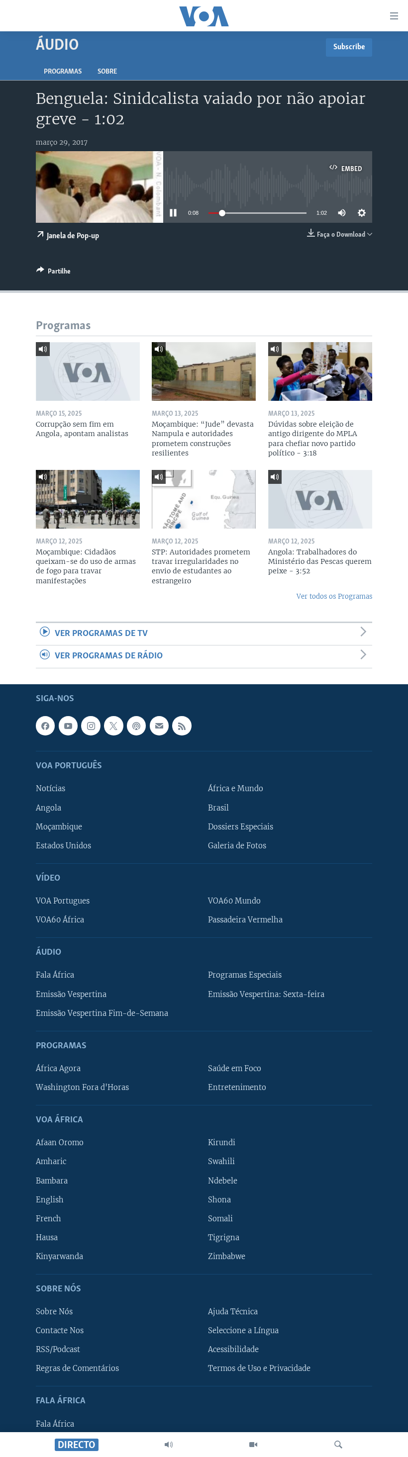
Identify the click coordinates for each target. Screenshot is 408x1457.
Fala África (55, 975)
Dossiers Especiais (240, 826)
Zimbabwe (226, 1256)
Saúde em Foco (234, 1068)
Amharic (51, 1161)
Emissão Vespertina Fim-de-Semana (102, 1012)
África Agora (58, 1068)
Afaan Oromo (60, 1142)
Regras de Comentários (77, 1368)
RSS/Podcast (58, 1349)
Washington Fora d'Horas (82, 1087)
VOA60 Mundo (234, 901)
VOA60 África (60, 919)
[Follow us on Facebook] (45, 725)
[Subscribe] (159, 725)
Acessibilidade (233, 1349)
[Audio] (169, 1444)
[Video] (253, 1444)
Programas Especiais (245, 975)
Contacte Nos (60, 1330)
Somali (220, 1218)
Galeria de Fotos (237, 845)
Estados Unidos (63, 845)
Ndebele (222, 1180)
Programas (63, 72)
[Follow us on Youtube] (68, 725)
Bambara (52, 1180)
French (48, 1218)
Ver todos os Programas (334, 596)
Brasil (218, 807)
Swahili (221, 1161)
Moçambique (59, 826)
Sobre (107, 72)
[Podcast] (136, 725)
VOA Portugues (63, 901)
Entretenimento (237, 1087)
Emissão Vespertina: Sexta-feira (266, 994)
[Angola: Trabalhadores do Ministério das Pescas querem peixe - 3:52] (320, 499)
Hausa (47, 1237)
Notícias (50, 788)
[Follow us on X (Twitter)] (113, 725)
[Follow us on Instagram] (90, 725)
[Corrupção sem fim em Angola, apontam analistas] (88, 371)
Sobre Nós (54, 1311)
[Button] (53, 273)
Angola (48, 807)
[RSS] (181, 725)
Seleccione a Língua (243, 1330)
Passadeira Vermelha (245, 919)
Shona (219, 1199)
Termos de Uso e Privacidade (259, 1368)
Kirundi (221, 1142)
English (50, 1199)
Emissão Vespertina (71, 994)
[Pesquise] (338, 1444)
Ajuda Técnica (233, 1311)
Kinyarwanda (59, 1256)
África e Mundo (235, 788)
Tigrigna (223, 1237)
